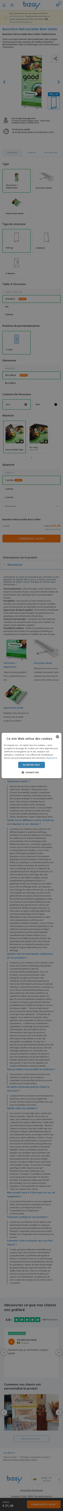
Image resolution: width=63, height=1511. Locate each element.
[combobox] (57, 736)
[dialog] (32, 755)
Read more (52, 757)
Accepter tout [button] (31, 764)
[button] (31, 772)
